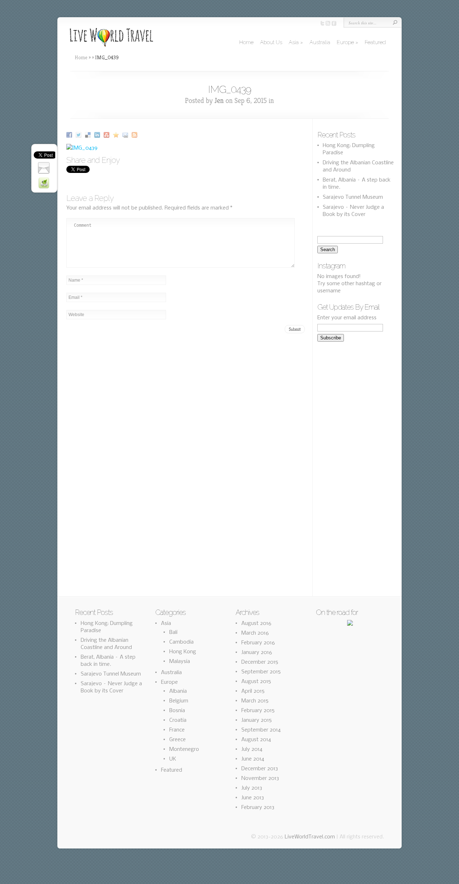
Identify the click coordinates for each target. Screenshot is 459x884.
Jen (219, 100)
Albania (178, 691)
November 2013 (260, 778)
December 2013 (259, 769)
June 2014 (252, 759)
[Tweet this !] (79, 135)
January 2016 (256, 652)
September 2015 (261, 672)
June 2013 (252, 798)
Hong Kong (182, 652)
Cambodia (181, 642)
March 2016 (255, 633)
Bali (173, 632)
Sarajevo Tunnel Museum (353, 197)
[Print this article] (44, 183)
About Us (271, 42)
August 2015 (256, 682)
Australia (319, 42)
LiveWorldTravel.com (310, 837)
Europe (347, 42)
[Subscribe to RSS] (135, 135)
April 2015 (253, 691)
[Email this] (126, 135)
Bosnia (177, 711)
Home (246, 42)
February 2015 (258, 711)
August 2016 (256, 623)
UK (172, 759)
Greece (177, 740)
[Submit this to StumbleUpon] (107, 135)
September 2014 (261, 730)
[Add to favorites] (116, 135)
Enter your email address (347, 318)
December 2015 (259, 662)
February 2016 (258, 643)
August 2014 (256, 740)
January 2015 (256, 720)
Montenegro (184, 749)
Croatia (177, 720)
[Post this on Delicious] (89, 135)
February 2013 (257, 807)
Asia (296, 42)
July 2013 (251, 788)
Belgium (178, 701)
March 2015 (255, 701)
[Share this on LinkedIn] (98, 135)
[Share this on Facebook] (70, 135)
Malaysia (179, 661)
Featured (375, 42)
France (177, 730)
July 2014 (251, 749)
